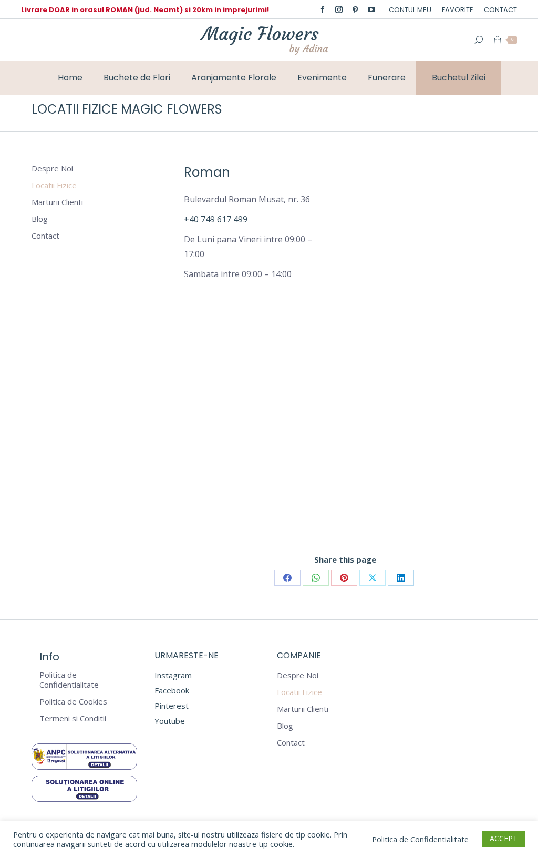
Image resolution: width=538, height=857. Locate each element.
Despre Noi (52, 169)
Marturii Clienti (57, 202)
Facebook (171, 690)
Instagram (173, 675)
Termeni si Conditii (72, 718)
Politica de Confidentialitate (69, 680)
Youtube (169, 721)
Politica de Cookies (73, 702)
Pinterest (171, 705)
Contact (45, 236)
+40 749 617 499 (215, 219)
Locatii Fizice (54, 185)
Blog (40, 219)
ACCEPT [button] (504, 838)
